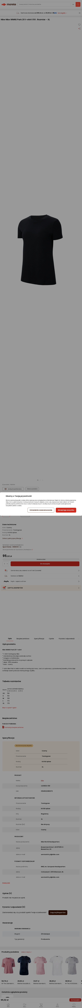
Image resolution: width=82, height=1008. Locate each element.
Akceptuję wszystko (66, 510)
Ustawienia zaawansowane (41, 510)
